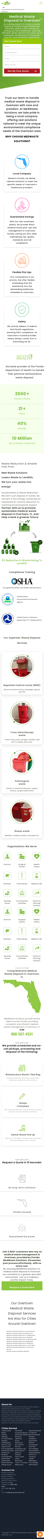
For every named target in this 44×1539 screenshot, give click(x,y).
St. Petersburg (7, 1439)
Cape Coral (6, 1447)
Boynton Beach (34, 1435)
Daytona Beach (34, 1453)
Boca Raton (19, 1445)
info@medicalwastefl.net (15, 1492)
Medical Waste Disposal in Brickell (20, 1337)
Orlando (5, 1437)
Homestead (33, 1445)
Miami (4, 1433)
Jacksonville (6, 1431)
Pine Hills (32, 1447)
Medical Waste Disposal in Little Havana (22, 1339)
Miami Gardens (7, 1463)
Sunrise (18, 1447)
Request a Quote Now (22, 1287)
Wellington (33, 1461)
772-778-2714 (10, 1488)
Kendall (32, 1437)
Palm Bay (18, 1431)
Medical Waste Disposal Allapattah (20, 1341)
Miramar (5, 1455)
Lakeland (18, 1439)
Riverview (18, 1461)
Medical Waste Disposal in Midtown (20, 1343)
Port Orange (33, 1463)
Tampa (4, 1435)
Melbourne (19, 1465)
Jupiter (31, 1459)
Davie (17, 1441)
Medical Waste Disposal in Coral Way (21, 1345)
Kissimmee (33, 1441)
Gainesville (6, 1459)
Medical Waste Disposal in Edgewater (21, 1335)
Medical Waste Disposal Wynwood (20, 1333)
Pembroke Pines (8, 1451)
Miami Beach (20, 1451)
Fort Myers (33, 1433)
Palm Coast (19, 1457)
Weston (32, 1443)
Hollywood (6, 1453)
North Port (32, 1455)
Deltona (18, 1453)
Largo (17, 1459)
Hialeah (4, 1441)
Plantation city (20, 1449)
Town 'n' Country (21, 1463)
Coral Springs (7, 1457)
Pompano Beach (21, 1433)
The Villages (33, 1449)
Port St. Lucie (6, 1445)
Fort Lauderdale (8, 1449)
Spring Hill (19, 1443)
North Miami (33, 1465)
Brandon (18, 1437)
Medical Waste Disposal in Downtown (21, 1331)
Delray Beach (34, 1451)
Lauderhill (32, 1439)
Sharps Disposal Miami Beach (18, 1351)
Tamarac (32, 1457)
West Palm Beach (21, 1435)
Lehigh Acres (6, 1465)
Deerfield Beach (35, 1431)
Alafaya (18, 1455)
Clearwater (6, 1461)
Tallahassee (6, 1443)
